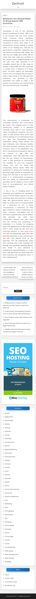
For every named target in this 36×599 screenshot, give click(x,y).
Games (7, 475)
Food (6, 471)
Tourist (7, 540)
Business (8, 431)
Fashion (7, 460)
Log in (7, 575)
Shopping (8, 522)
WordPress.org (10, 585)
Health (5, 15)
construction (9, 442)
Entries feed (9, 578)
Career (7, 435)
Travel (7, 544)
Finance (8, 464)
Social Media (9, 525)
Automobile (9, 420)
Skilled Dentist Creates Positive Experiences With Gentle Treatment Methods (16, 305)
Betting (7, 428)
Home (7, 486)
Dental (7, 446)
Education (8, 453)
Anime (7, 413)
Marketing (8, 504)
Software (8, 529)
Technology (9, 536)
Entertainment (10, 457)
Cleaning (8, 439)
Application (9, 417)
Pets (6, 507)
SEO (6, 518)
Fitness (7, 467)
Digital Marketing (11, 449)
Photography (9, 511)
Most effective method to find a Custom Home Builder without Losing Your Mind (26, 272)
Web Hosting (9, 558)
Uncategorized (10, 547)
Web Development (11, 554)
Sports (7, 533)
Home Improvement (12, 489)
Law (6, 500)
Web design (9, 551)
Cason (18, 27)
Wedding (8, 562)
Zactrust (18, 3)
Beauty (7, 424)
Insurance (8, 493)
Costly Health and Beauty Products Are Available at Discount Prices (9, 271)
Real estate (9, 515)
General (8, 478)
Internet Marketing (11, 496)
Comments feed (11, 582)
